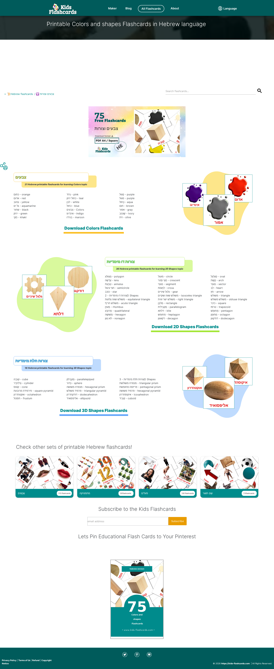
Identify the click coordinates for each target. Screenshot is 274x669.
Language (224, 8)
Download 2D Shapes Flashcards (185, 326)
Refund (35, 660)
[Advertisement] (137, 62)
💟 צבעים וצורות (45, 94)
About (175, 8)
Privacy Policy (9, 660)
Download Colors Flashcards (94, 228)
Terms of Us (24, 660)
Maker (112, 8)
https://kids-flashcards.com (235, 663)
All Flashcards (151, 8)
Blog (128, 8)
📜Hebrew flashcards (20, 94)
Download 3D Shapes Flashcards (93, 410)
